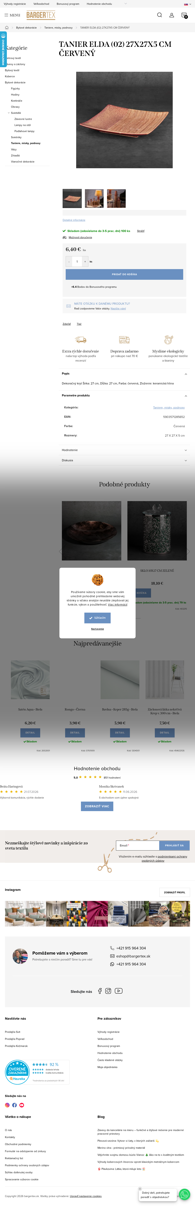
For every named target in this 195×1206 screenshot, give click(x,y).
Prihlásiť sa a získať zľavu (134, 636)
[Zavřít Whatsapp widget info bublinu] (140, 1189)
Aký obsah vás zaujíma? (123, 598)
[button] (184, 1194)
